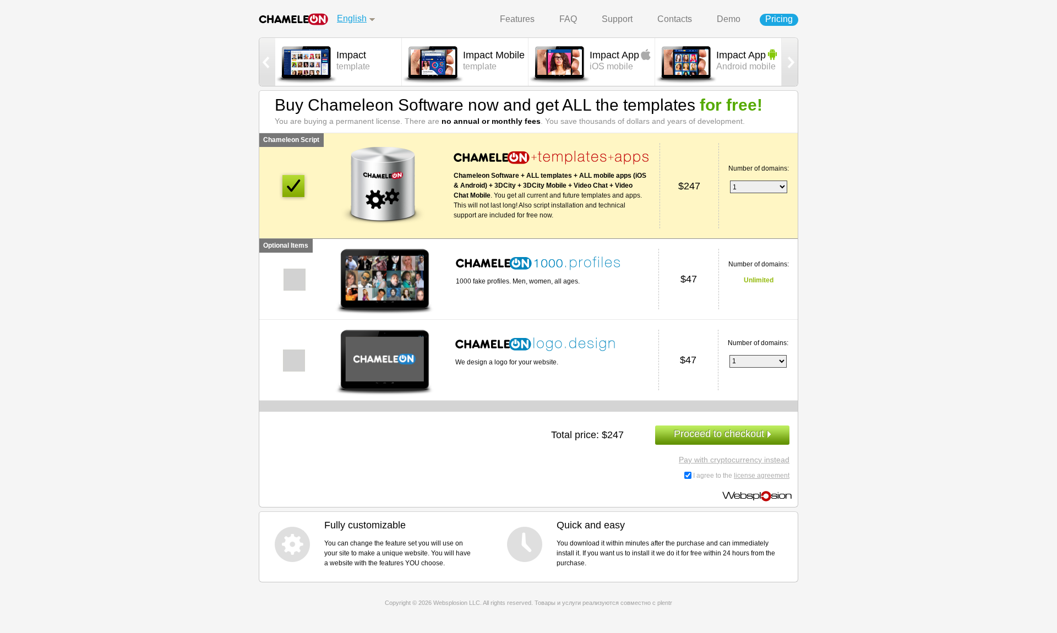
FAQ (568, 19)
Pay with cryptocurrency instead (734, 459)
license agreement (761, 475)
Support (617, 19)
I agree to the (741, 475)
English (352, 18)
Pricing (779, 19)
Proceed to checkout (720, 433)
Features (517, 19)
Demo (728, 19)
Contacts (674, 19)
